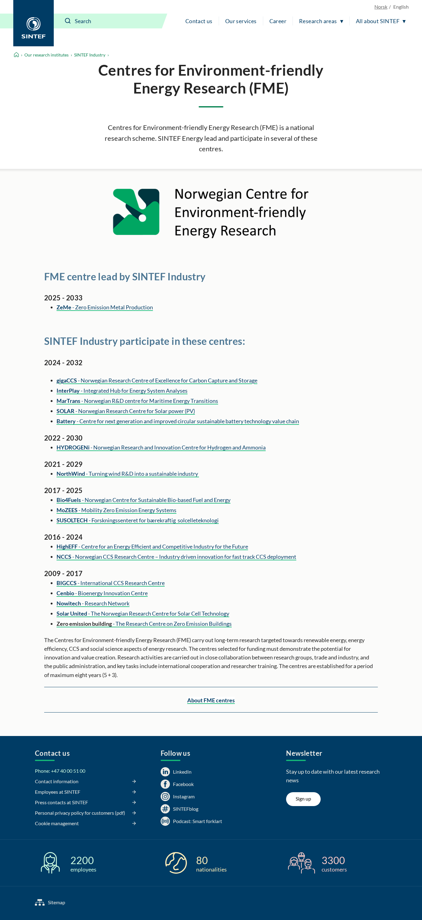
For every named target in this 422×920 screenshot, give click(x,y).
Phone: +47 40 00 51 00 (60, 771)
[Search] (68, 21)
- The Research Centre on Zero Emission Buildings (144, 623)
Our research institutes (46, 54)
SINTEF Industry (89, 54)
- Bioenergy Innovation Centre (102, 593)
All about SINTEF (377, 21)
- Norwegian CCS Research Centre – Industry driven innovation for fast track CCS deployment (176, 556)
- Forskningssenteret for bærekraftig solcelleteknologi (138, 520)
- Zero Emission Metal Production (105, 307)
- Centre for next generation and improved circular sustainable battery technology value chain (178, 421)
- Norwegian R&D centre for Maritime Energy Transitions (137, 400)
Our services (241, 21)
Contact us (199, 21)
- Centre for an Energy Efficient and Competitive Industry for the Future (152, 546)
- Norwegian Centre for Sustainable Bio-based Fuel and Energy (143, 499)
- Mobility (116, 510)
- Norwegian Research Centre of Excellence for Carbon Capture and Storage (157, 380)
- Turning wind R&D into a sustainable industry (128, 473)
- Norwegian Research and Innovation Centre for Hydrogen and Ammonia (161, 447)
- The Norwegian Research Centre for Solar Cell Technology (143, 613)
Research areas (318, 21)
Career (277, 21)
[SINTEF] (33, 23)
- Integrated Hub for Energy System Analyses (122, 390)
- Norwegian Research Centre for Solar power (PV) (126, 411)
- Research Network (93, 603)
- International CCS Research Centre (111, 582)
